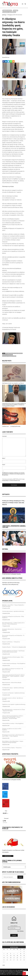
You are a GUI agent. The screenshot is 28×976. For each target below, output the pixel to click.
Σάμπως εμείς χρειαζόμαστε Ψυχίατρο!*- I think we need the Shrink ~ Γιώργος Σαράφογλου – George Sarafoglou (13, 676)
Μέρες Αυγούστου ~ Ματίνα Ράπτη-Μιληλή (11, 682)
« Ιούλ (3, 965)
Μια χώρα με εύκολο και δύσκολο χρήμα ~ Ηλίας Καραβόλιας (13, 658)
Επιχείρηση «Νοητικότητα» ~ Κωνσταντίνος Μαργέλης (12, 630)
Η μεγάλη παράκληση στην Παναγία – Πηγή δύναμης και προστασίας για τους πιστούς (13, 651)
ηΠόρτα (20, 353)
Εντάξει (2, 975)
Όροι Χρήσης (20, 931)
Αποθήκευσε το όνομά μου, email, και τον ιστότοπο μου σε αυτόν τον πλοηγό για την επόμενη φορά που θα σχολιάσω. (13, 474)
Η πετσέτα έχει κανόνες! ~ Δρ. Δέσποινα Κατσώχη (13, 611)
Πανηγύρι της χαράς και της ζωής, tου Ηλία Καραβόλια (11, 729)
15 (20, 955)
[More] (13, 61)
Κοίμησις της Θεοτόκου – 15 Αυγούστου (11, 641)
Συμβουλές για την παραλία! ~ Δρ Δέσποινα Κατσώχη (13, 704)
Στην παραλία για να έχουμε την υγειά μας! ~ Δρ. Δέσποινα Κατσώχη (12, 669)
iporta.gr (4, 14)
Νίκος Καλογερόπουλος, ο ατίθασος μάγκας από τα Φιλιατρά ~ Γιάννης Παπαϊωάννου (13, 623)
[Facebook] (3, 61)
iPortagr (7, 353)
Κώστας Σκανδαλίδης (7, 354)
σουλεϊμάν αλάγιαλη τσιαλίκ (9, 356)
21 (17, 957)
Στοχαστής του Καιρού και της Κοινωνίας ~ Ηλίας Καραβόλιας (13, 617)
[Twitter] (8, 61)
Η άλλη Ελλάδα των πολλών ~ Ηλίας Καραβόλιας (13, 723)
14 (17, 955)
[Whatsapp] (11, 61)
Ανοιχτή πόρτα (7, 10)
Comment (4, 436)
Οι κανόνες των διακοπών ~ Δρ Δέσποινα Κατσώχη (13, 692)
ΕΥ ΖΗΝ (15, 10)
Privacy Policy (5, 480)
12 (10, 955)
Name (3, 458)
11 (7, 955)
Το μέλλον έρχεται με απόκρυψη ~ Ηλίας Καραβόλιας (13, 663)
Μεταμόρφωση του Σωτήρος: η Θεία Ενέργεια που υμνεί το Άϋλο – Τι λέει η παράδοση (13, 735)
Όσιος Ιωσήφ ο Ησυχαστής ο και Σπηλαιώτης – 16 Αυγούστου (13, 636)
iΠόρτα (11, 353)
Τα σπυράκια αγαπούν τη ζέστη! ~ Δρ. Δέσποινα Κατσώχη (12, 698)
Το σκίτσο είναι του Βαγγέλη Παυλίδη (11, 574)
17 (3, 957)
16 (24, 955)
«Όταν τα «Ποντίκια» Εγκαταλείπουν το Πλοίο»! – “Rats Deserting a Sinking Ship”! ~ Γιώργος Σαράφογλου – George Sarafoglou (13, 717)
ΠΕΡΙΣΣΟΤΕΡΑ (8, 856)
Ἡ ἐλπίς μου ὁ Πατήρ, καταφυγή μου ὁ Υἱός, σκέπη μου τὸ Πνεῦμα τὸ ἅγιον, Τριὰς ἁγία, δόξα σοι (13, 502)
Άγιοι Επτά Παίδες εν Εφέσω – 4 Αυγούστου (12, 747)
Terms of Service (13, 480)
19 (10, 957)
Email (3, 464)
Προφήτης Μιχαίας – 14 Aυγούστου (10, 647)
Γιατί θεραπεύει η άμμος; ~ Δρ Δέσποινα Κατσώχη (13, 687)
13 (14, 955)
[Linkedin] (6, 61)
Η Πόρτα (16, 353)
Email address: (14, 925)
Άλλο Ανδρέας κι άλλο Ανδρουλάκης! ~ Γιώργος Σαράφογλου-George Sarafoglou (12, 742)
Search (20, 877)
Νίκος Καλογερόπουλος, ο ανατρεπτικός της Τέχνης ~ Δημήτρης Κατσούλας (13, 710)
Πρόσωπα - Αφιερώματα (9, 12)
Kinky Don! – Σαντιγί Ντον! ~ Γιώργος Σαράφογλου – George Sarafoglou (13, 605)
